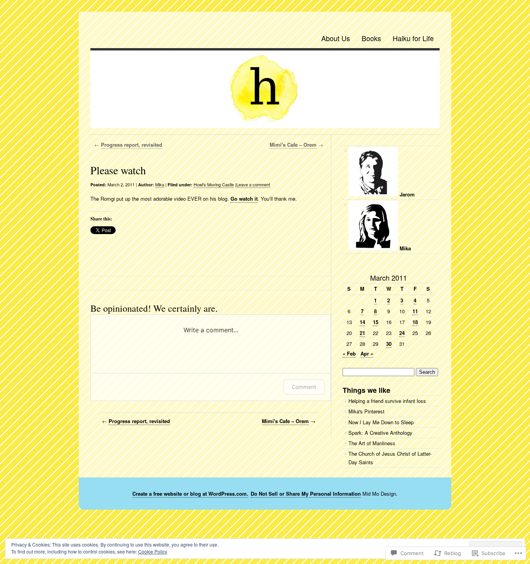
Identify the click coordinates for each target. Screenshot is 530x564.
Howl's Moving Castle (214, 184)
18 (415, 322)
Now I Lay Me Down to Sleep (381, 422)
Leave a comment (253, 184)
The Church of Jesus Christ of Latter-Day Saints (389, 458)
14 (362, 322)
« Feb (349, 353)
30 (388, 343)
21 (362, 333)
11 (415, 311)
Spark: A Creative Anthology (380, 432)
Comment (304, 387)
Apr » (366, 353)
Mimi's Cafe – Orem (293, 144)
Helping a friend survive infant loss (387, 400)
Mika (159, 184)
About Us (335, 38)
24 (402, 333)
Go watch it (244, 198)
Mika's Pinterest (366, 411)
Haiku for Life (413, 38)
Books (371, 38)
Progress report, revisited (131, 144)
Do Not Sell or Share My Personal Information (306, 493)
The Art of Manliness (371, 443)
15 (375, 322)
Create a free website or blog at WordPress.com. (190, 493)
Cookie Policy (152, 551)
